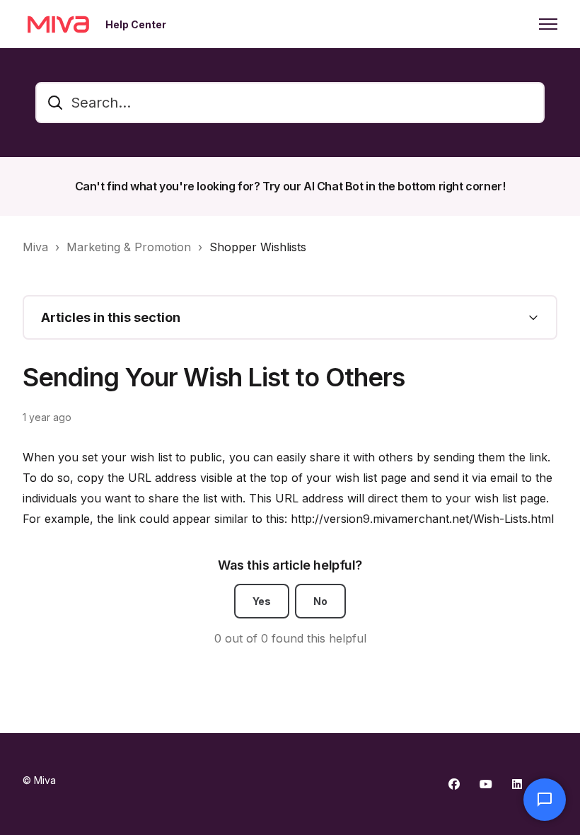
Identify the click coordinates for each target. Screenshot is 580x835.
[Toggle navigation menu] (548, 24)
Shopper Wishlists (257, 247)
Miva (35, 247)
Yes (262, 601)
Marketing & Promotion (128, 247)
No (320, 601)
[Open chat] (544, 799)
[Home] (58, 24)
